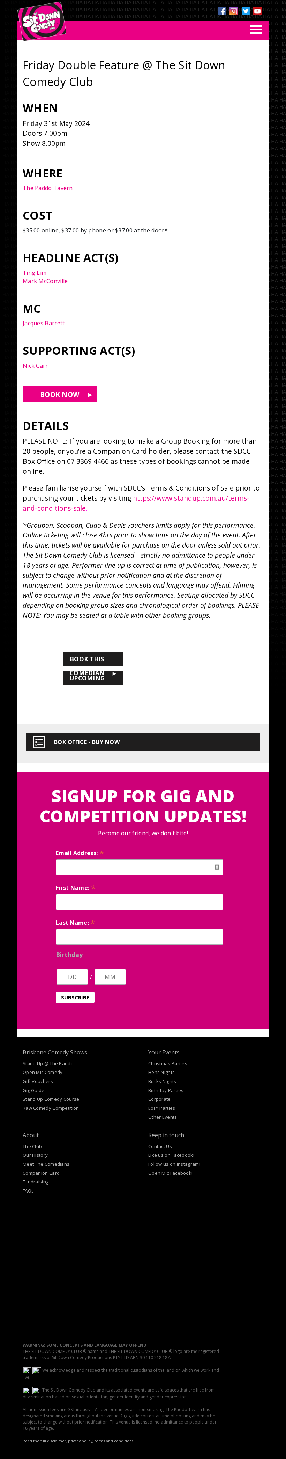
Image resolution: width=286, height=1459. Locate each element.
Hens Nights (161, 1072)
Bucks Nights (162, 1081)
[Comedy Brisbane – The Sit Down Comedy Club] (41, 18)
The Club (32, 1146)
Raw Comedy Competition (51, 1108)
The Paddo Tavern (48, 188)
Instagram (233, 11)
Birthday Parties (166, 1090)
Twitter (245, 11)
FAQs (28, 1191)
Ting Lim (34, 273)
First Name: (76, 888)
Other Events (162, 1117)
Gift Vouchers (38, 1081)
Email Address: (80, 853)
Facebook (222, 11)
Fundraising (35, 1182)
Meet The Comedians (46, 1164)
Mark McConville (45, 281)
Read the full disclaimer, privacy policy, (58, 1440)
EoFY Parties (161, 1108)
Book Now (60, 394)
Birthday (69, 954)
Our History (35, 1155)
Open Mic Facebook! (170, 1173)
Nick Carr (35, 365)
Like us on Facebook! (171, 1155)
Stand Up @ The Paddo (48, 1063)
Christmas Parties (167, 1063)
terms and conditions (114, 1440)
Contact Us (160, 1146)
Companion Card (41, 1173)
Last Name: (75, 922)
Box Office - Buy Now (87, 742)
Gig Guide (34, 1090)
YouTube (257, 11)
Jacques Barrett (44, 323)
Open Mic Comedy (43, 1072)
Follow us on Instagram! (174, 1164)
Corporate (159, 1099)
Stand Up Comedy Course (51, 1099)
